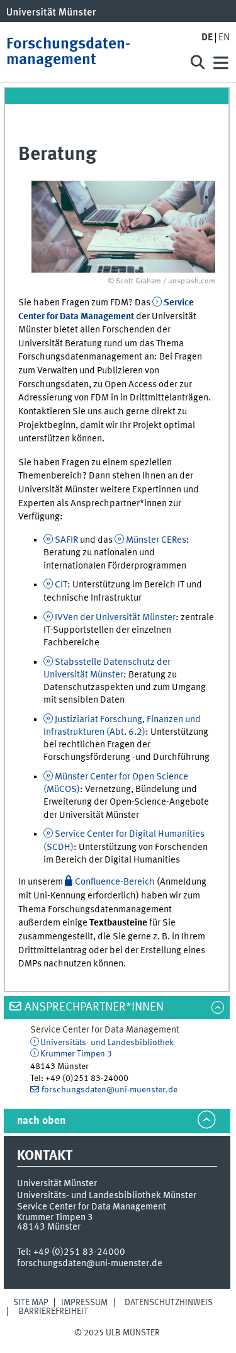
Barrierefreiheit (53, 1311)
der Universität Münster (115, 618)
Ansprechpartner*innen (94, 1007)
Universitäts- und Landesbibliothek (107, 1042)
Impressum (84, 1302)
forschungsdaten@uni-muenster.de (109, 1089)
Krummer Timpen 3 (76, 1054)
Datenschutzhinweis (169, 1302)
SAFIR (66, 540)
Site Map (30, 1302)
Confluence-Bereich (115, 882)
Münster (156, 540)
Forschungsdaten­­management (68, 52)
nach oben (41, 1121)
